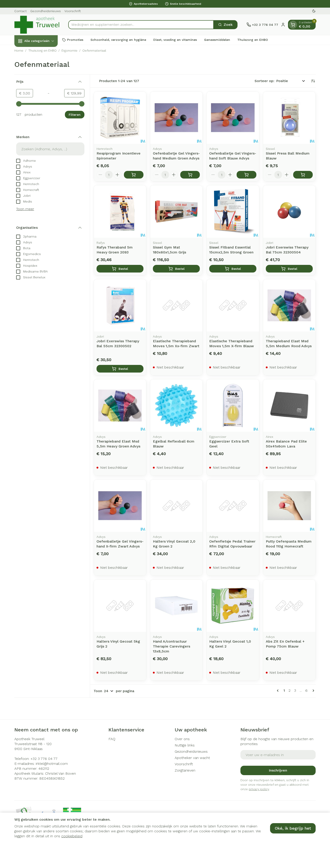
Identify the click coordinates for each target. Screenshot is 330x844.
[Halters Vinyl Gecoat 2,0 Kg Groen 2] (176, 506)
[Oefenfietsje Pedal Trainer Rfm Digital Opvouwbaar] (233, 506)
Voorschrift (72, 11)
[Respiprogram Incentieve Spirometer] (120, 118)
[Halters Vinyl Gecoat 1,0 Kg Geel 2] (233, 606)
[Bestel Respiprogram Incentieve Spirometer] (133, 175)
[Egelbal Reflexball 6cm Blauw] (176, 405)
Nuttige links (185, 745)
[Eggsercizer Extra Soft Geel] (233, 405)
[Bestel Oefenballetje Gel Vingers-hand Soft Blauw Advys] (246, 175)
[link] (278, 691)
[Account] (283, 24)
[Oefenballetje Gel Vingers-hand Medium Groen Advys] (176, 118)
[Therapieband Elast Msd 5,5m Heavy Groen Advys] (120, 405)
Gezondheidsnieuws (45, 11)
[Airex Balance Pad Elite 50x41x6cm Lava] (289, 405)
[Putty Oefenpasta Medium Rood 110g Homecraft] (289, 506)
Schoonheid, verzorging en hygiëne (118, 39)
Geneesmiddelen (217, 39)
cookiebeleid (71, 836)
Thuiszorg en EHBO (252, 39)
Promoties (75, 39)
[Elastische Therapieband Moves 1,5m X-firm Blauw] (233, 305)
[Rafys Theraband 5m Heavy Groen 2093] (120, 211)
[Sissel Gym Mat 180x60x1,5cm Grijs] (176, 211)
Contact (20, 11)
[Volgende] (312, 691)
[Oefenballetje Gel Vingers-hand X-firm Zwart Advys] (120, 506)
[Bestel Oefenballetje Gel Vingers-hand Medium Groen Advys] (190, 175)
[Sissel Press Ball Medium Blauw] (289, 118)
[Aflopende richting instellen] (313, 81)
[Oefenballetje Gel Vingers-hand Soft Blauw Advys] (233, 118)
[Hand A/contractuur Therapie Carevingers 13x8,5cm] (176, 606)
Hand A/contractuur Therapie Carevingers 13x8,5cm (171, 646)
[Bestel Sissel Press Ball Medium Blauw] (303, 175)
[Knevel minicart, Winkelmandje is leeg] (293, 25)
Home (18, 50)
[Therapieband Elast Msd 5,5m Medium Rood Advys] (289, 305)
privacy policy (259, 789)
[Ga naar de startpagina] (36, 24)
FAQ (111, 739)
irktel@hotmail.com (52, 763)
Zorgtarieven (185, 770)
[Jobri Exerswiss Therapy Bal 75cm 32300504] (289, 211)
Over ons (182, 739)
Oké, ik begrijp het (293, 828)
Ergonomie (69, 50)
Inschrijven (278, 770)
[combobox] (141, 24)
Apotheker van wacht (192, 758)
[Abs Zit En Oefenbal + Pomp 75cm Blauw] (289, 606)
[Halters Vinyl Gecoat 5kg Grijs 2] (120, 606)
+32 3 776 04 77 (44, 759)
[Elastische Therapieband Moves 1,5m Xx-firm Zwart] (176, 305)
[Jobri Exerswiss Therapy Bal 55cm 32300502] (120, 305)
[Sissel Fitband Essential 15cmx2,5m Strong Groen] (233, 211)
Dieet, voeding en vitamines (175, 39)
